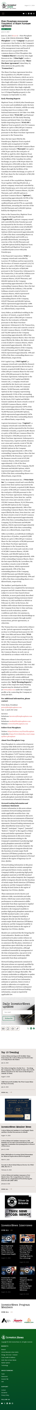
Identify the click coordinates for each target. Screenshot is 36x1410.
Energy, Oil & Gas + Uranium (9, 1355)
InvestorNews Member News (16, 1127)
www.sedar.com (9, 690)
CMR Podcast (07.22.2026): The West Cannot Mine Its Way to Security (17, 1083)
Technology (4, 1365)
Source (14, 36)
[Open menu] (3, 13)
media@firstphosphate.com (20, 721)
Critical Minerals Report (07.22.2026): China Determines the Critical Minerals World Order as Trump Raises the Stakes (17, 1057)
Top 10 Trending (10, 1052)
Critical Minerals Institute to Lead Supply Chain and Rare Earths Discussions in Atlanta (17, 1131)
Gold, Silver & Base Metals (8, 1360)
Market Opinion (6, 29)
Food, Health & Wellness (8, 1357)
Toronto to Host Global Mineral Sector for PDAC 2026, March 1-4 (17, 1166)
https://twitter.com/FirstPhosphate (21, 731)
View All (4, 1092)
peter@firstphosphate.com (11, 707)
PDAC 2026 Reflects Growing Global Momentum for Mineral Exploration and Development (17, 1155)
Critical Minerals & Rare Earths (9, 1352)
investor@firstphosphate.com (20, 716)
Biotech (3, 1349)
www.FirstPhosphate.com (18, 724)
